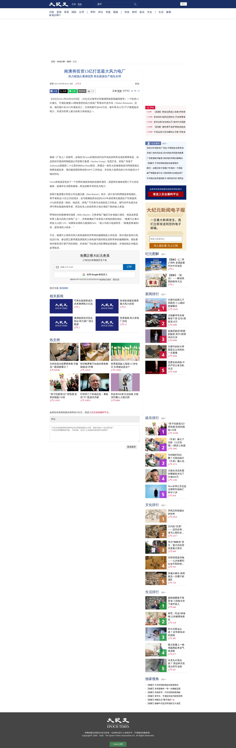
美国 (59, 12)
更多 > (164, 143)
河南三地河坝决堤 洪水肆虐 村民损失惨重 (165, 153)
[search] (116, 4)
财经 (134, 12)
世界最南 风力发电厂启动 (129, 319)
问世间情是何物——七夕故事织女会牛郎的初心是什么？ (176, 560)
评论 (100, 12)
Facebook (54, 91)
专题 (108, 12)
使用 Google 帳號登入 (97, 275)
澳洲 (69, 61)
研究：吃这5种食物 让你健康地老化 (176, 616)
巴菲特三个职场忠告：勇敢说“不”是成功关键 (94, 396)
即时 (93, 12)
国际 (74, 12)
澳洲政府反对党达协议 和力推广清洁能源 (83, 321)
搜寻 (135, 4)
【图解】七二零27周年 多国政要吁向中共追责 (176, 262)
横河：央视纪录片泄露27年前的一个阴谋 (164, 168)
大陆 (51, 12)
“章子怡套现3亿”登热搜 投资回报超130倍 (63, 396)
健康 (168, 12)
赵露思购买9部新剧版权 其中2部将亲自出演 (177, 334)
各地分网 (54, 15)
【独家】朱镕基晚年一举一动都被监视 (163, 689)
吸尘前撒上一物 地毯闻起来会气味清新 (176, 647)
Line (72, 91)
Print (91, 91)
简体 (80, 4)
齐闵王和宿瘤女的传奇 (176, 512)
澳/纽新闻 (64, 288)
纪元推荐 (155, 143)
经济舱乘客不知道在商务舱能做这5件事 (94, 365)
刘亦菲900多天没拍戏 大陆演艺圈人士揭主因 (124, 396)
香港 (66, 12)
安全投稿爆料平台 (100, 412)
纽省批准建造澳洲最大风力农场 (129, 302)
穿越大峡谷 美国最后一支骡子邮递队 (176, 576)
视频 (115, 12)
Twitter (63, 91)
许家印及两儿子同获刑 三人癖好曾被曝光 (176, 303)
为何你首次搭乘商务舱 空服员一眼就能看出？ (64, 365)
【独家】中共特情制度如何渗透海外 (162, 163)
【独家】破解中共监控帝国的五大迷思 (163, 703)
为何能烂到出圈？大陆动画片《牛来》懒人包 (176, 458)
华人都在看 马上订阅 (166, 245)
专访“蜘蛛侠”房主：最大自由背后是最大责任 (176, 545)
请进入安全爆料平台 (166, 194)
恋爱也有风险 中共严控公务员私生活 (176, 365)
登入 (183, 4)
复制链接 (81, 91)
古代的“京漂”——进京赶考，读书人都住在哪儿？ (176, 529)
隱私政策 (116, 279)
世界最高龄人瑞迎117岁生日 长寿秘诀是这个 (124, 365)
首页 (53, 61)
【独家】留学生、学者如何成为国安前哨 (164, 696)
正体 (74, 4)
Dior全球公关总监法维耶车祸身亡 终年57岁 (177, 489)
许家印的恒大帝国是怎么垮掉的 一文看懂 (176, 349)
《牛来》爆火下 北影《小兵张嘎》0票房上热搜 (176, 442)
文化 (149, 12)
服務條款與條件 (105, 279)
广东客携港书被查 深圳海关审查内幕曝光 (165, 158)
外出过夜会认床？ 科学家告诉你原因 (176, 632)
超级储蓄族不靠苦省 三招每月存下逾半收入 (176, 600)
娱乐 (142, 12)
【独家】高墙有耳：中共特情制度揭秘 (163, 692)
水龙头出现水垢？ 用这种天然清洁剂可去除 (176, 663)
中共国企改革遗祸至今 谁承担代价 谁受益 (165, 178)
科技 (127, 12)
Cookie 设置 (118, 744)
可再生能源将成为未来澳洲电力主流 (83, 302)
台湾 (81, 12)
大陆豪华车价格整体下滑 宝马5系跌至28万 (177, 318)
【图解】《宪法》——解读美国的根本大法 (176, 278)
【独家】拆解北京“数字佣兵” (159, 700)
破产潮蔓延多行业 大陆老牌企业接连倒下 (165, 173)
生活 (161, 12)
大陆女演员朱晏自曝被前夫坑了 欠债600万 (176, 473)
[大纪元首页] (58, 4)
